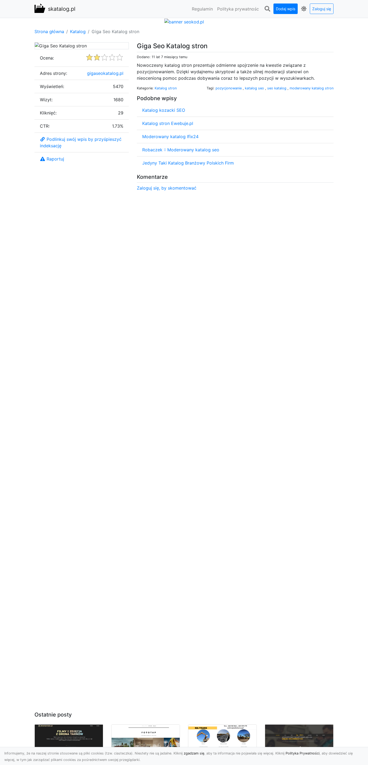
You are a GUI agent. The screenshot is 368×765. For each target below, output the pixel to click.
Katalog (78, 31)
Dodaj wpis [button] (285, 8)
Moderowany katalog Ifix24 (170, 136)
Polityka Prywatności (303, 753)
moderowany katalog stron (312, 88)
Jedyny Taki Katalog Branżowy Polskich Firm (188, 163)
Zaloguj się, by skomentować (166, 188)
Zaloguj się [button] (321, 8)
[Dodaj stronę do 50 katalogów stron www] (184, 21)
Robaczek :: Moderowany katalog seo (180, 149)
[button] (267, 9)
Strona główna (49, 31)
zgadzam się (194, 753)
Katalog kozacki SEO (163, 110)
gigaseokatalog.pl (105, 73)
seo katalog (277, 88)
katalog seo (255, 88)
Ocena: (47, 58)
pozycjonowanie (229, 88)
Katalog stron (166, 88)
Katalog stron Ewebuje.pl (167, 123)
